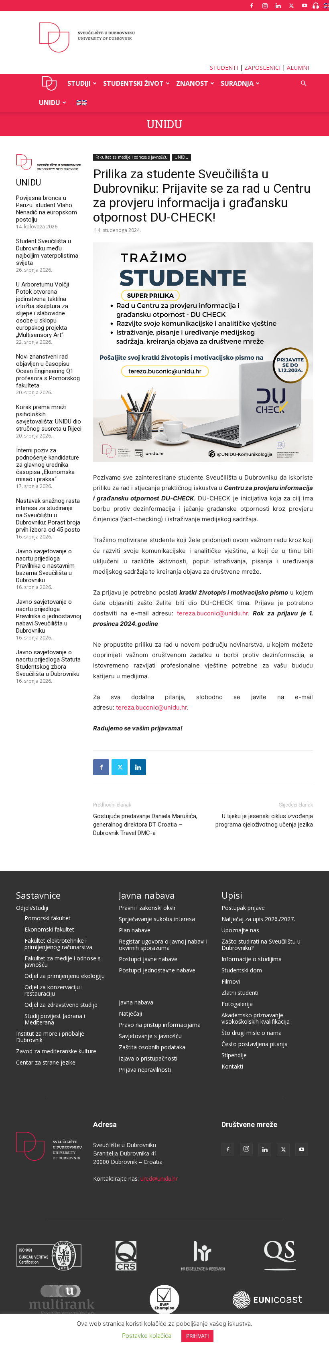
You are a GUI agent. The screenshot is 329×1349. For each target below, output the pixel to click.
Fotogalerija (237, 1004)
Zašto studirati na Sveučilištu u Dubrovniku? (261, 945)
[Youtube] (305, 5)
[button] (303, 83)
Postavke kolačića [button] (146, 1335)
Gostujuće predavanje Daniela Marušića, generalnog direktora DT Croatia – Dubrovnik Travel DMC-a (145, 825)
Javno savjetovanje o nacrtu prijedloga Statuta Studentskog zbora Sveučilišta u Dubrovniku (48, 663)
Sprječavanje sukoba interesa (157, 919)
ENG (79, 102)
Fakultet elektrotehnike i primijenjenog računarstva (58, 944)
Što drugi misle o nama (251, 1032)
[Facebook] (252, 5)
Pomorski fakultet (47, 918)
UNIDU (49, 83)
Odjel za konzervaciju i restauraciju (53, 990)
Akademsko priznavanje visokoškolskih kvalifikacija (255, 1018)
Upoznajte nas (240, 930)
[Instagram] (265, 5)
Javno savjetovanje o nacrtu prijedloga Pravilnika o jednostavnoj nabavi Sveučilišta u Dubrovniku (48, 616)
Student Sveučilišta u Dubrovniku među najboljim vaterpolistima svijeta (47, 252)
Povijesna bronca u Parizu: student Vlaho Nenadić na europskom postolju (46, 208)
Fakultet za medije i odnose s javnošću (131, 157)
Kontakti (232, 1066)
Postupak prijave (243, 907)
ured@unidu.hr (159, 1178)
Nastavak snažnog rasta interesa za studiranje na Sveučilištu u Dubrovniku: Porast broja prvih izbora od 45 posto (48, 515)
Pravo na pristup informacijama (160, 1024)
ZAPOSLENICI (262, 67)
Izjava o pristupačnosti (148, 1058)
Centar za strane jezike (45, 1062)
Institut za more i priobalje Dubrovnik (50, 1037)
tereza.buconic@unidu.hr (212, 613)
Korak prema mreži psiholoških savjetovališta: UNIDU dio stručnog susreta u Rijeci (48, 417)
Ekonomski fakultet (49, 929)
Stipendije (234, 1055)
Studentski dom (241, 970)
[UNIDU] (164, 37)
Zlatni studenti (239, 992)
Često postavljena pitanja (254, 1044)
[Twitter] (291, 5)
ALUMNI (298, 67)
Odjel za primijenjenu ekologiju (64, 976)
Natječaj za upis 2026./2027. (258, 919)
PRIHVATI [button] (197, 1336)
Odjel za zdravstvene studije (60, 1004)
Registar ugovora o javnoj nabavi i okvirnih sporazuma (163, 945)
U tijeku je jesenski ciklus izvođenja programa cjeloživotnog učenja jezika (264, 820)
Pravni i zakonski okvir (147, 907)
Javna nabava (147, 895)
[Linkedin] (278, 5)
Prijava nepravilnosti (145, 1069)
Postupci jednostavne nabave (157, 970)
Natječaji (130, 1013)
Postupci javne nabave (148, 959)
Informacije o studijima (251, 959)
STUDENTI (224, 67)
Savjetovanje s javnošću (150, 1036)
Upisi (231, 895)
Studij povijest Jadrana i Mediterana (54, 1019)
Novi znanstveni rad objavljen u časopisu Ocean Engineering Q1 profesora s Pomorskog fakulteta (48, 371)
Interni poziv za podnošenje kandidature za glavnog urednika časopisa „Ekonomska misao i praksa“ (47, 465)
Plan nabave (134, 930)
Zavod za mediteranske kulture (56, 1051)
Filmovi (230, 981)
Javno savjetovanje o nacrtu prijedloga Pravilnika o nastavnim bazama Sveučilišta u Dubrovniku (45, 566)
